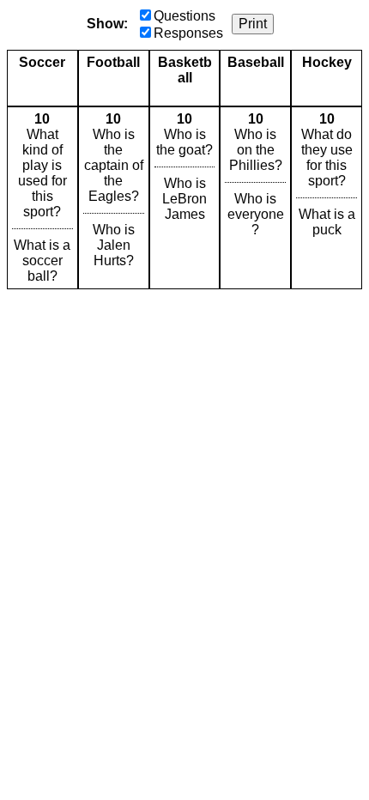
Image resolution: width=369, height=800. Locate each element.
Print (253, 23)
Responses (188, 33)
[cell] (42, 197)
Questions (184, 16)
